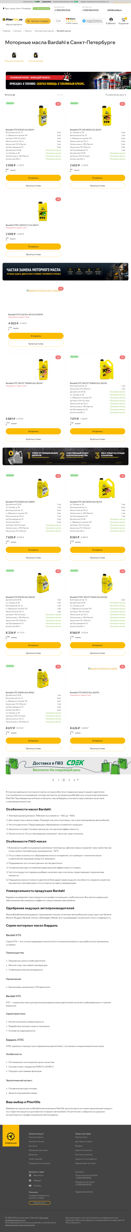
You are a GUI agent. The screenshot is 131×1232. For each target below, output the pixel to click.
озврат (79, 1146)
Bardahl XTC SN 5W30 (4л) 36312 (86, 502)
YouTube (37, 1185)
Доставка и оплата (83, 1141)
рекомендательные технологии (20, 1225)
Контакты (33, 1146)
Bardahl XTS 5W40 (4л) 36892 (20, 502)
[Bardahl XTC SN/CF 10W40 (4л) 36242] (33, 369)
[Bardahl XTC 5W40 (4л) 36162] (33, 678)
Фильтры (8, 95)
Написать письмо (36, 1141)
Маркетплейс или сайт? (85, 1163)
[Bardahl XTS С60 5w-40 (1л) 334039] (36, 300)
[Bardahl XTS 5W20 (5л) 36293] (97, 678)
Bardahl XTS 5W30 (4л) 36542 (20, 597)
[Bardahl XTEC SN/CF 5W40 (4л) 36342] (97, 583)
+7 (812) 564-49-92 (90, 10)
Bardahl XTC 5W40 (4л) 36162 (20, 692)
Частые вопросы (36, 1137)
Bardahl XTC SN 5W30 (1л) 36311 (85, 129)
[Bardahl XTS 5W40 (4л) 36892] (33, 488)
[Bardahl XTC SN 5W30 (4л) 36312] (97, 488)
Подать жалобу (35, 1159)
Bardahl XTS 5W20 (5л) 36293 (84, 692)
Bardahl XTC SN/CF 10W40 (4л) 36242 (24, 383)
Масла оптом (81, 1137)
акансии (33, 1154)
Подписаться (40, 1203)
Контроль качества (83, 1154)
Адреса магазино (83, 1192)
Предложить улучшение (39, 1163)
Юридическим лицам (38, 1150)
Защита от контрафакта (86, 1159)
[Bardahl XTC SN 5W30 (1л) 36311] (97, 116)
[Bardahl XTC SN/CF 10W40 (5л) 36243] (97, 369)
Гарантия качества (83, 1150)
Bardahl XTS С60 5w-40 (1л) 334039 (25, 314)
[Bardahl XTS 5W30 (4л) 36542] (33, 583)
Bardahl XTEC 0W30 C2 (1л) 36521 (22, 225)
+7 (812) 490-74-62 (62, 10)
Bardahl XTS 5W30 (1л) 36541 (20, 129)
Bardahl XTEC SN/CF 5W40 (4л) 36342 (88, 597)
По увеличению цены (114, 95)
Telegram (37, 1180)
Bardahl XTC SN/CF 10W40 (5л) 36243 (88, 383)
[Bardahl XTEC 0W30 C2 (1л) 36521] (33, 211)
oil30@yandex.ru (114, 10)
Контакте (38, 1175)
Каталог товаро (39, 21)
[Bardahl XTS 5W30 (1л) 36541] (33, 116)
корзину (33, 178)
